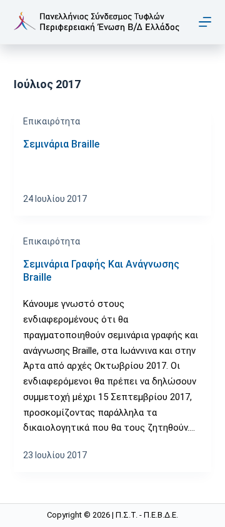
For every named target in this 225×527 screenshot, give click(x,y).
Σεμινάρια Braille (61, 144)
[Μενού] (205, 22)
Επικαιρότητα (51, 121)
